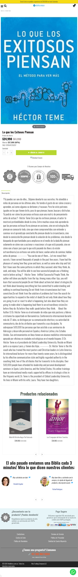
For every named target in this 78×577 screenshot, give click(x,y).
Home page (8, 11)
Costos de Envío (21, 537)
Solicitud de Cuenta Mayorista (57, 541)
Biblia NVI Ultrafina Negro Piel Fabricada (20, 437)
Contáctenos (20, 534)
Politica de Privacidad (57, 537)
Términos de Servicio (57, 534)
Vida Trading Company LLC (39, 563)
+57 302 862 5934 (40, 554)
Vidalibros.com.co (13, 563)
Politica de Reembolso (20, 541)
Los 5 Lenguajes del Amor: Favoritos (57, 437)
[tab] (6, 193)
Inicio (2, 11)
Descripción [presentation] (6, 193)
